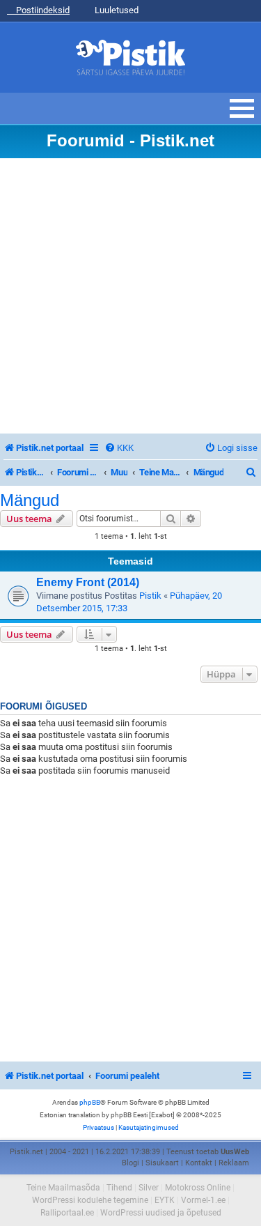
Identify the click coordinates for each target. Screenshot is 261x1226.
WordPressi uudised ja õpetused (160, 1213)
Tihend (119, 1188)
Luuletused (116, 10)
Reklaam (234, 1162)
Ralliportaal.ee (67, 1213)
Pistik (150, 595)
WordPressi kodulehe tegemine (90, 1200)
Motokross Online (197, 1188)
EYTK (165, 1200)
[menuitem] (119, 448)
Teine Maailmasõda (63, 1188)
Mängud (29, 500)
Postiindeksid (42, 10)
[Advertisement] (130, 296)
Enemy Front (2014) (87, 582)
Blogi (130, 1162)
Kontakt (198, 1162)
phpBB (89, 1102)
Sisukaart (162, 1162)
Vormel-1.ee (203, 1200)
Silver (149, 1188)
